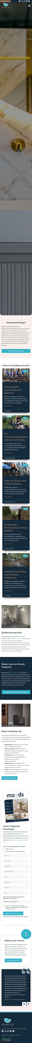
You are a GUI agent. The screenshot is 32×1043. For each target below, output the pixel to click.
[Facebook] (2, 1031)
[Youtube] (13, 1031)
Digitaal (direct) (9, 849)
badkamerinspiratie (16, 638)
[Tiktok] (8, 1031)
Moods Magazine (15, 672)
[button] (24, 1004)
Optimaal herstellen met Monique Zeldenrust (15, 574)
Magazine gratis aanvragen (13, 913)
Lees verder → (8, 406)
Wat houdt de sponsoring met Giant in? (12, 389)
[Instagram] (5, 1031)
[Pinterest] (11, 1031)
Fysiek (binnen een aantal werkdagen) (15, 851)
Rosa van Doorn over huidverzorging (15, 482)
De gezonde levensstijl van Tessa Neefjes (15, 527)
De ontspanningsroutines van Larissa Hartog (16, 436)
